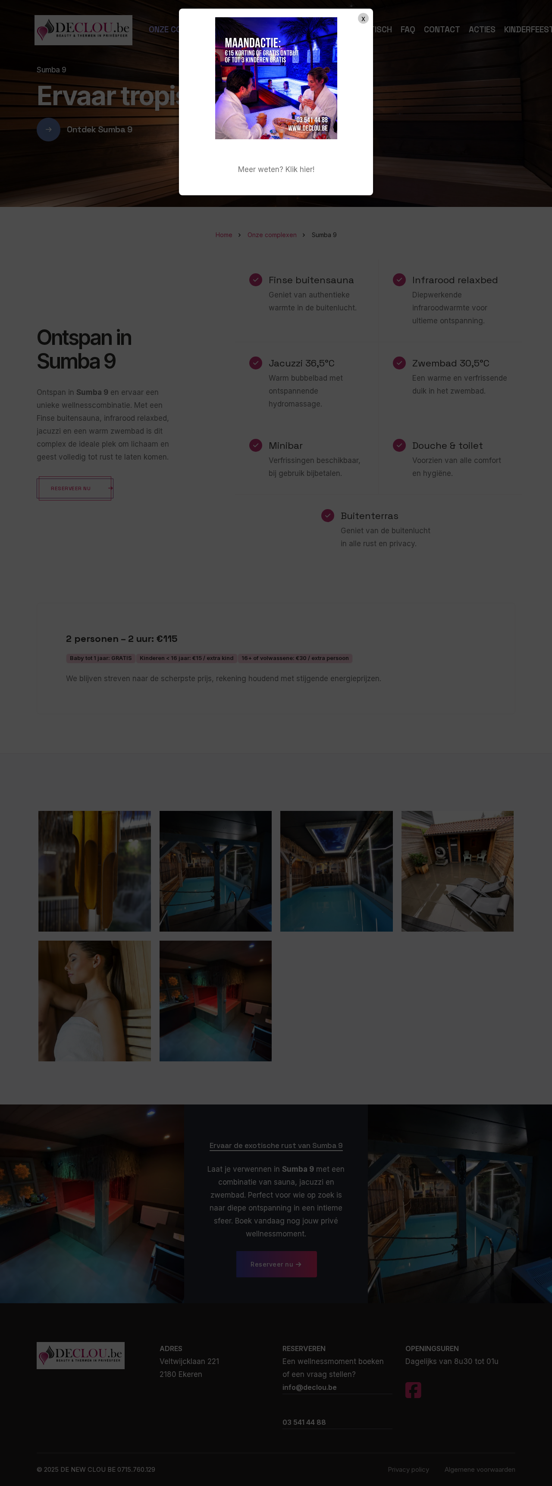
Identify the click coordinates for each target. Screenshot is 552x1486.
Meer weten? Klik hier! (276, 169)
